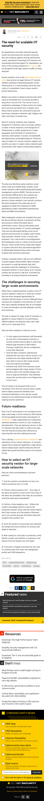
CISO (4, 562)
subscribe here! (32, 7)
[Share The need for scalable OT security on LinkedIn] (32, 37)
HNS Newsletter (13, 731)
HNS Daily (10, 723)
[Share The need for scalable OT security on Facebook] (24, 37)
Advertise (34, 791)
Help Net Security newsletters (18, 2)
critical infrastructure (16, 562)
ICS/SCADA (7, 566)
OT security (33, 66)
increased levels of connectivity (25, 439)
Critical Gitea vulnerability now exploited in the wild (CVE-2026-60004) (20, 694)
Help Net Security (31, 787)
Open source (11, 763)
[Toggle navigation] (41, 12)
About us (26, 791)
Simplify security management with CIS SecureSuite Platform (19, 648)
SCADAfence (24, 31)
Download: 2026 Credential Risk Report (18, 620)
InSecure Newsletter (15, 738)
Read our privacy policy (14, 791)
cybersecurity (31, 562)
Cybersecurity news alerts (18, 745)
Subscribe (37, 772)
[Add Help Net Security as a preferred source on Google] (40, 37)
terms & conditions (34, 777)
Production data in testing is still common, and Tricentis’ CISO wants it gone (20, 702)
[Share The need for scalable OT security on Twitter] (28, 37)
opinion (16, 566)
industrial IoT (7, 420)
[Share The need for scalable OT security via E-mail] (36, 37)
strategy (36, 566)
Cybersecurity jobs (14, 754)
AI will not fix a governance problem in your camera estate (21, 612)
